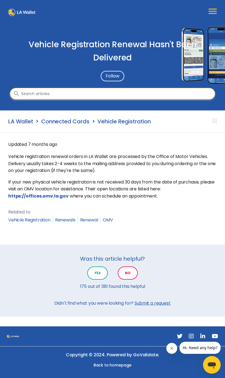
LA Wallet (20, 121)
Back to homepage (112, 365)
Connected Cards (65, 121)
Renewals (65, 220)
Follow (112, 76)
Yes (97, 273)
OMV (108, 220)
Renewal (89, 220)
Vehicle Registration (124, 121)
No (128, 273)
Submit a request (152, 303)
